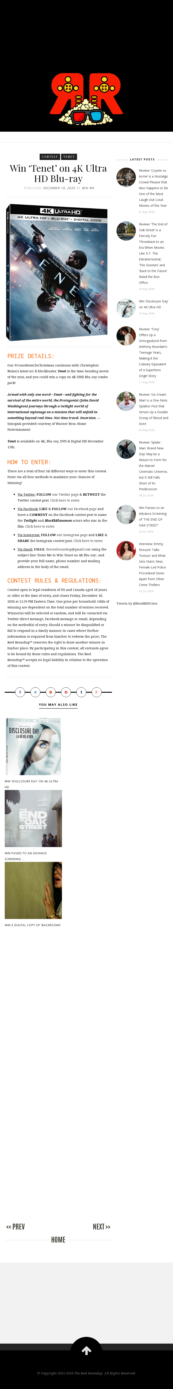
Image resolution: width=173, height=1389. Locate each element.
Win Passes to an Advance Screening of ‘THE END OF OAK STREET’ (152, 516)
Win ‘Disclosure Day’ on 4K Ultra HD (153, 304)
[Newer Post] (23, 1231)
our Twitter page (65, 494)
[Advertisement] (86, 31)
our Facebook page (82, 509)
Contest (50, 157)
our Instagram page (72, 535)
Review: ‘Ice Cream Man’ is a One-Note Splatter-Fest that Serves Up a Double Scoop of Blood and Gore (153, 409)
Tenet (69, 157)
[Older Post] (94, 1231)
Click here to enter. (65, 500)
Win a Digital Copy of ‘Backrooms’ (33, 925)
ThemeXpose (87, 1382)
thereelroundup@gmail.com (62, 549)
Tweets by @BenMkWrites (136, 603)
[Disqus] (58, 1008)
